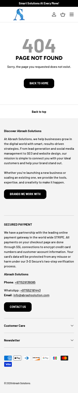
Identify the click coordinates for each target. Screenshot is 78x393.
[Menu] (71, 14)
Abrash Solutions (21, 383)
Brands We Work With (25, 194)
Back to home (39, 83)
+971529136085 (25, 282)
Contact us (18, 306)
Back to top (39, 111)
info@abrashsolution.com (31, 295)
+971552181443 (30, 290)
